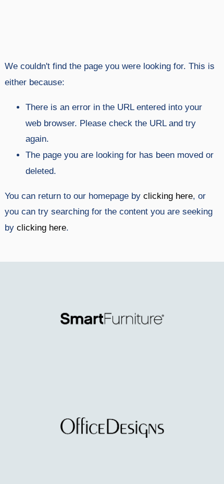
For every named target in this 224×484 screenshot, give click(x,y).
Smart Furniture (45, 23)
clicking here (168, 196)
